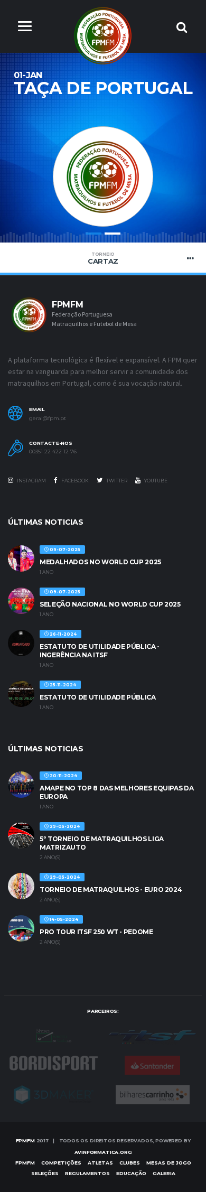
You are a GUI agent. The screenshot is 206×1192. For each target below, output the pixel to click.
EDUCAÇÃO (131, 1173)
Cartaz (103, 258)
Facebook (74, 480)
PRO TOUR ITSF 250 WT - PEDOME (96, 932)
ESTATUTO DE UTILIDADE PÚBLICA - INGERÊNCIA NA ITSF (100, 650)
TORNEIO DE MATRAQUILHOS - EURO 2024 (111, 889)
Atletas (100, 1163)
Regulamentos (87, 1173)
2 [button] (112, 233)
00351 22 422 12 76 (53, 452)
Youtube (155, 480)
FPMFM (25, 1140)
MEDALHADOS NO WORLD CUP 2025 (100, 562)
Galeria (164, 1173)
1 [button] (93, 233)
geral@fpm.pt (47, 418)
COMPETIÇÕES (61, 1163)
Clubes (129, 1163)
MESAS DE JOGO (168, 1163)
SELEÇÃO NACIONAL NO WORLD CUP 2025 (110, 604)
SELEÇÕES (45, 1173)
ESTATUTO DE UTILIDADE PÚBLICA (98, 697)
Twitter (116, 480)
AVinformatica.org (103, 1152)
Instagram (31, 480)
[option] (103, 166)
